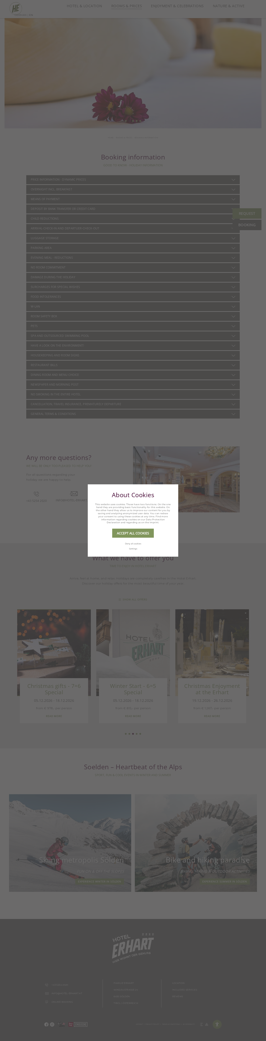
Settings (133, 548)
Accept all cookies (133, 533)
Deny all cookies (133, 543)
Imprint (154, 522)
